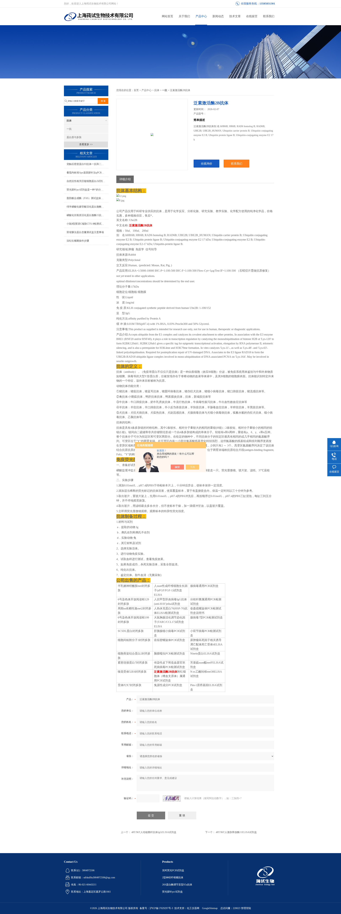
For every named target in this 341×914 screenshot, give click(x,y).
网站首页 (167, 16)
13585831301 (267, 3)
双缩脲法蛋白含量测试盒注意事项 (85, 232)
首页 (136, 90)
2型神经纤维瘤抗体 (172, 877)
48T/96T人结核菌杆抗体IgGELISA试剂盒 (153, 832)
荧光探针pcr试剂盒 (172, 891)
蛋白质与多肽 (74, 137)
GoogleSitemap (210, 908)
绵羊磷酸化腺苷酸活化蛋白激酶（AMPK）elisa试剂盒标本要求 (87, 206)
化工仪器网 (193, 908)
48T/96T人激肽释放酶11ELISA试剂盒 (236, 832)
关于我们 (184, 16)
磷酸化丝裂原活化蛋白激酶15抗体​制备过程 (87, 215)
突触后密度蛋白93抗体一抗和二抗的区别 (87, 164)
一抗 (69, 129)
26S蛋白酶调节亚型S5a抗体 (177, 884)
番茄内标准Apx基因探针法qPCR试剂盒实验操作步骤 (87, 172)
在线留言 (252, 16)
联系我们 (268, 16)
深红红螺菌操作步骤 (78, 240)
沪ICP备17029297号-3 (161, 908)
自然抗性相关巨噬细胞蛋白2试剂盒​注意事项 (87, 181)
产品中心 (201, 16)
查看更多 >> (86, 144)
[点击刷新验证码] (172, 798)
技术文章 (235, 16)
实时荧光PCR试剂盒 (173, 870)
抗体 (69, 120)
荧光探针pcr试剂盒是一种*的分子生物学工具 (87, 189)
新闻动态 (218, 16)
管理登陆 (246, 908)
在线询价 (206, 163)
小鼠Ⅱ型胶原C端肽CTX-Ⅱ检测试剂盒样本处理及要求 (87, 223)
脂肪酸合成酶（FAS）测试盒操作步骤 (87, 198)
